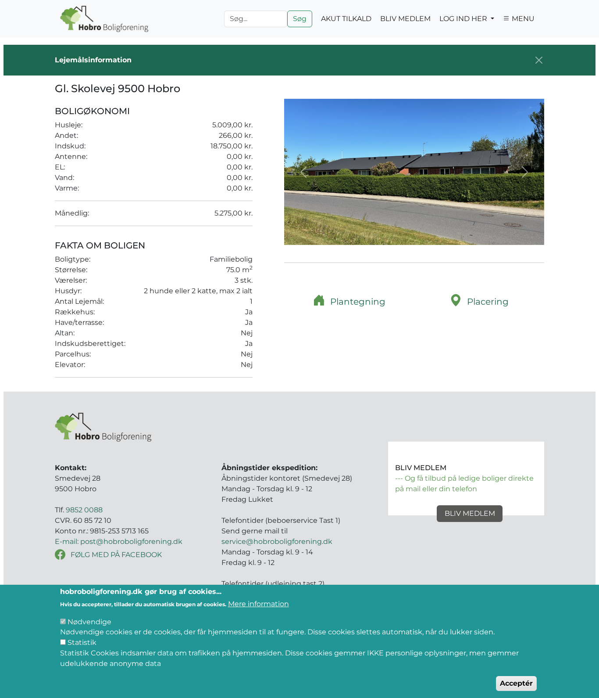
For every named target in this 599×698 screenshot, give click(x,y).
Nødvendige (89, 621)
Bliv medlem (470, 513)
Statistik (82, 642)
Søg (300, 18)
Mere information (258, 604)
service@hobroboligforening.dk (276, 541)
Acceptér (516, 683)
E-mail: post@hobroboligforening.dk (118, 541)
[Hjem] (104, 19)
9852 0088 (84, 510)
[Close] (539, 60)
